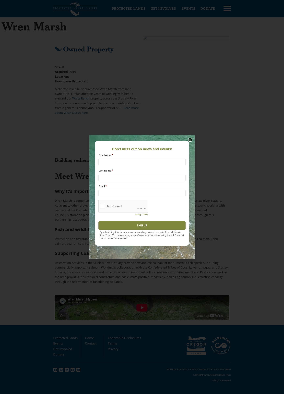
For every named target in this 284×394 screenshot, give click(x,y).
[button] (190, 140)
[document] (142, 197)
